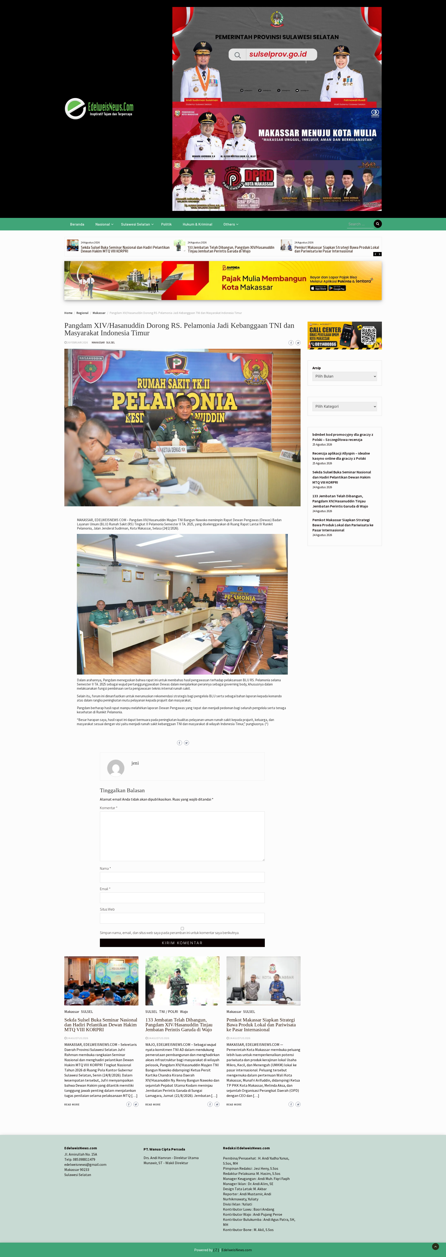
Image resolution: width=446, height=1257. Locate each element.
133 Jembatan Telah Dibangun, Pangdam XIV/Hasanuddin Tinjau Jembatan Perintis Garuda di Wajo (231, 249)
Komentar (109, 807)
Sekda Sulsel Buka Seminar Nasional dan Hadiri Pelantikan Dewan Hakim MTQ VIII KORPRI (125, 249)
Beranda (77, 224)
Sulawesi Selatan (135, 224)
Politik (166, 224)
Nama (105, 868)
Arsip (316, 368)
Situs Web (107, 909)
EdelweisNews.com (237, 1249)
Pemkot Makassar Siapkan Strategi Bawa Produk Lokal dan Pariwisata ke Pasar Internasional (337, 249)
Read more (72, 1104)
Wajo (184, 1011)
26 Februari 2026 (77, 342)
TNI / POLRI (168, 1011)
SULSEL (110, 342)
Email (105, 888)
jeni (135, 763)
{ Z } (216, 1249)
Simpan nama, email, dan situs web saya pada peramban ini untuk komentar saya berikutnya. (169, 932)
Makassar (98, 342)
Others (229, 224)
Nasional (102, 224)
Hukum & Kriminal (197, 224)
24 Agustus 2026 (77, 1038)
